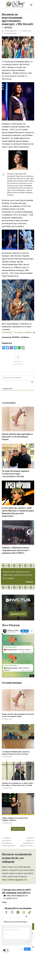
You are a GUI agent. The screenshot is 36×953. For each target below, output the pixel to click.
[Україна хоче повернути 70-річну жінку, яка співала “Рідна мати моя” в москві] (18, 771)
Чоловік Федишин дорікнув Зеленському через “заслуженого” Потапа (15, 474)
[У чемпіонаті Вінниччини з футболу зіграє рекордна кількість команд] (18, 736)
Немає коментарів (10, 33)
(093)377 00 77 (12, 898)
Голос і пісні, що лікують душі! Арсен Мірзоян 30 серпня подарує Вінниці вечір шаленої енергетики (18, 512)
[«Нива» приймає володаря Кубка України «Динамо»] (18, 804)
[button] (31, 5)
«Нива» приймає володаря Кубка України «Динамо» (15, 819)
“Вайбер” (28, 332)
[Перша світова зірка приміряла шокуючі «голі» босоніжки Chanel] (18, 700)
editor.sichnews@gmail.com (17, 896)
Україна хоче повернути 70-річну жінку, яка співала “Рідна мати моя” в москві (17, 784)
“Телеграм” (18, 332)
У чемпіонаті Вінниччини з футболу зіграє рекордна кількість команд (16, 753)
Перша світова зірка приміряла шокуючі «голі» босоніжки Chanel (17, 437)
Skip (21, 949)
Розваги (24, 31)
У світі (29, 31)
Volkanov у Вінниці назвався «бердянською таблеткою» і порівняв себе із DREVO (15, 550)
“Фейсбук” (7, 332)
